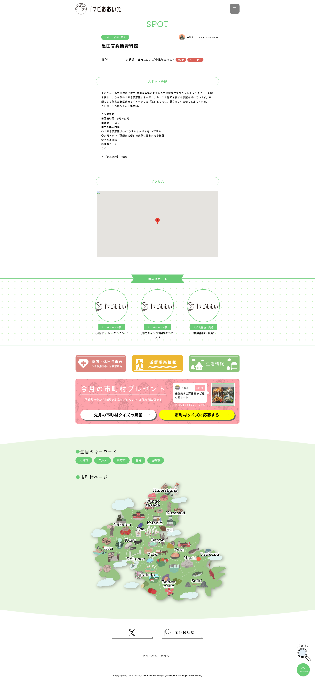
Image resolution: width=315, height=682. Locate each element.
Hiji (170, 529)
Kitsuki (155, 522)
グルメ (102, 460)
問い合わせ (184, 632)
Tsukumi (209, 554)
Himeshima (165, 490)
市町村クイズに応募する (197, 415)
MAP (181, 59)
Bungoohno (169, 583)
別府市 (121, 460)
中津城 (123, 157)
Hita (108, 548)
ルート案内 (195, 59)
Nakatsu (122, 524)
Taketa (147, 574)
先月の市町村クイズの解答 (118, 415)
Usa (140, 528)
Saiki (196, 580)
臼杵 (138, 460)
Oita (179, 549)
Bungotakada (153, 503)
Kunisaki (175, 512)
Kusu (130, 540)
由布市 (155, 460)
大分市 (83, 460)
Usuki (190, 557)
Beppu (158, 540)
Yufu (152, 554)
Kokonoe (135, 558)
